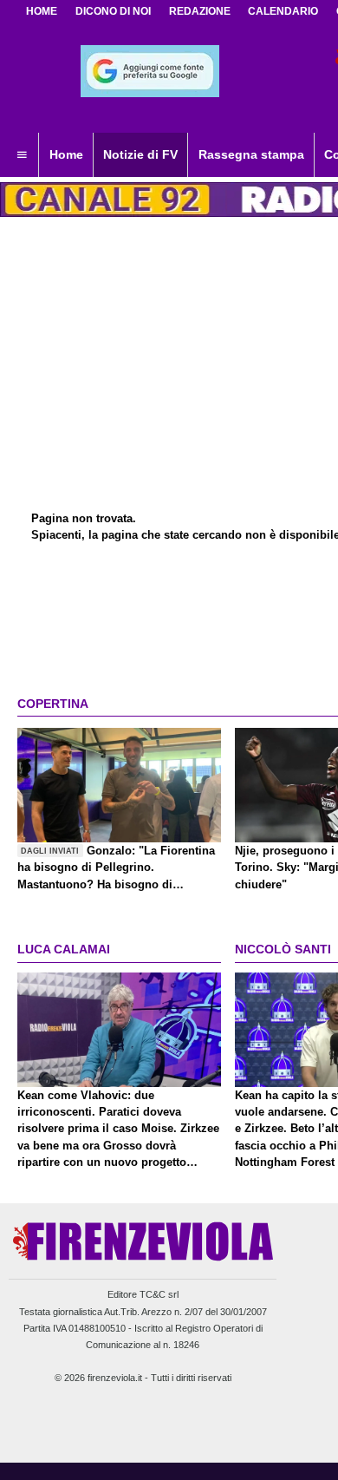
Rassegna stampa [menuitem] (251, 154)
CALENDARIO (283, 11)
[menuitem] (22, 155)
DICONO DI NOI (113, 11)
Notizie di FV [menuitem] (140, 154)
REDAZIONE (200, 11)
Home (41, 11)
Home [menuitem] (66, 154)
